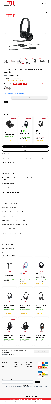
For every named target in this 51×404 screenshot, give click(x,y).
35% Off (13, 319)
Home (5, 403)
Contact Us (4, 362)
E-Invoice (16, 366)
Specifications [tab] (25, 150)
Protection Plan (29, 366)
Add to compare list (9, 93)
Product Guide (29, 368)
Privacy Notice (17, 362)
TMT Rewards (29, 362)
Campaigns (15, 403)
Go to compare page (19, 93)
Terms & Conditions (18, 364)
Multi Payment (29, 364)
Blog (3, 366)
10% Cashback (36, 403)
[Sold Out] (9, 265)
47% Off (13, 118)
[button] (22, 366)
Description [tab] (25, 146)
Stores (3, 364)
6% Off (44, 118)
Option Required (29, 98)
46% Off (28, 118)
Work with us (4, 368)
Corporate (28, 369)
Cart (25, 403)
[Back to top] (3, 388)
